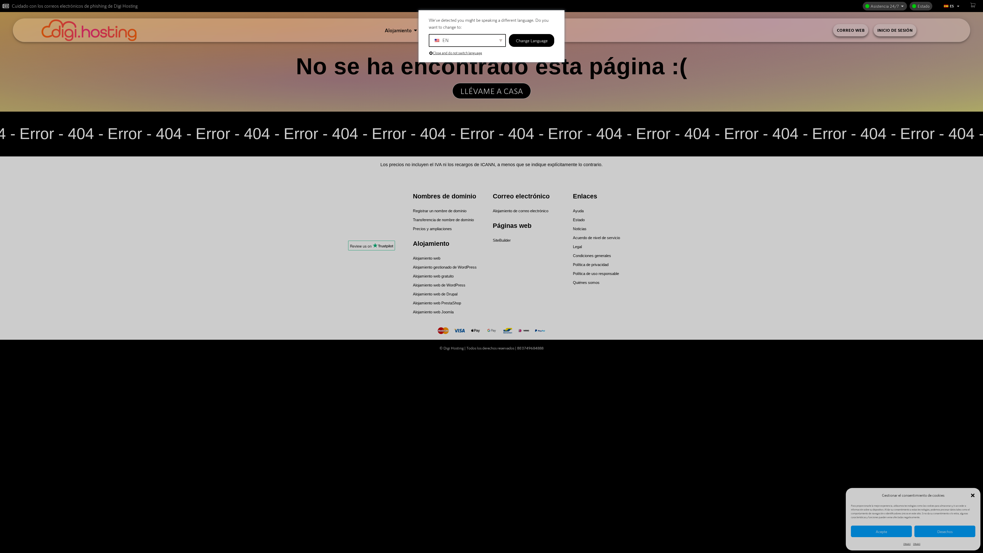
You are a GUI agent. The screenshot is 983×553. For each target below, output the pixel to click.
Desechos (945, 531)
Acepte (881, 531)
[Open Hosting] (415, 30)
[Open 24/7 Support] (902, 6)
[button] (972, 495)
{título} (907, 543)
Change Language (532, 40)
